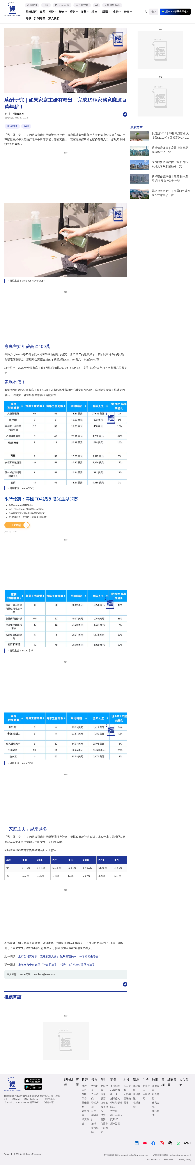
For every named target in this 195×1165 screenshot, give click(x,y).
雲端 (126, 1102)
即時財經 (31, 11)
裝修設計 (95, 1117)
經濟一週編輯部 (14, 113)
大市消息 (95, 1088)
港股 (84, 1086)
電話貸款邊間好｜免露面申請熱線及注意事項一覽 (171, 193)
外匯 (84, 1094)
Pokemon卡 (62, 5)
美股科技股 (82, 5)
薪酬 (26, 126)
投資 (51, 11)
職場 (105, 11)
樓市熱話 (95, 1130)
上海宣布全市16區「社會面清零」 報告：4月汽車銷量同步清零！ (58, 964)
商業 (83, 11)
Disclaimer (168, 1159)
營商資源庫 (116, 1102)
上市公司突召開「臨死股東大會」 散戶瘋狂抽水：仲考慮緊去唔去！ (59, 956)
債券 (84, 1098)
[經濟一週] (12, 9)
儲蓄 (103, 1098)
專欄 (28, 18)
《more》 (8, 1102)
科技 (94, 11)
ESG (112, 1107)
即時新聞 (155, 1113)
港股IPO (32, 5)
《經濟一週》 (49, 1102)
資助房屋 (95, 1104)
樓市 (62, 11)
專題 (42, 11)
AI (96, 5)
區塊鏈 (127, 1098)
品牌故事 (115, 1090)
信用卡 (104, 1123)
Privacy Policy (184, 1159)
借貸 (103, 1115)
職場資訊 (9, 118)
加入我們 (53, 18)
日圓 (46, 5)
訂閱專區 (39, 18)
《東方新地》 (50, 1099)
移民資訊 (155, 1104)
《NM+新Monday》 (32, 1099)
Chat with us (152, 1159)
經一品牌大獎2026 (116, 1117)
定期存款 (104, 1088)
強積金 (104, 1102)
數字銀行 (104, 1109)
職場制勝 (12, 126)
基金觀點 (85, 1104)
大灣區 (114, 1111)
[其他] (125, 114)
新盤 (93, 1111)
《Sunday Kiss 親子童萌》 (28, 1102)
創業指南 (115, 1098)
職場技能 (136, 1088)
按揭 (93, 1123)
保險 (103, 1094)
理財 (72, 11)
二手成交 (95, 1096)
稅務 (103, 1119)
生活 (116, 11)
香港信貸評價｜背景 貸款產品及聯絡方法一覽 (170, 150)
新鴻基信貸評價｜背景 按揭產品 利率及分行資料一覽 (170, 178)
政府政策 (155, 1088)
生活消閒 (146, 1096)
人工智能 (127, 1088)
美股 (84, 1090)
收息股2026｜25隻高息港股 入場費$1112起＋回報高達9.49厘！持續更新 (170, 136)
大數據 (127, 1094)
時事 (126, 11)
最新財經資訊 (112, 5)
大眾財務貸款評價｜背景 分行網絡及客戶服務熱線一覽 (170, 164)
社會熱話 (155, 1096)
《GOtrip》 (15, 1099)
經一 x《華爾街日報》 (177, 11)
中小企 (114, 1094)
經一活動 (115, 1123)
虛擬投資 (85, 1113)
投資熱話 (85, 1121)
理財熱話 (104, 1130)
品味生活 (146, 1088)
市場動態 (115, 1086)
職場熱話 (136, 1104)
